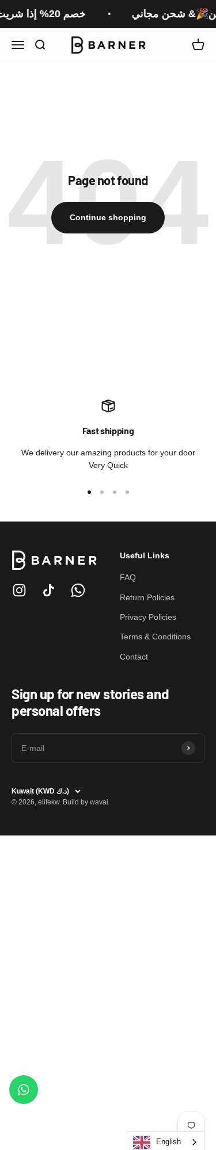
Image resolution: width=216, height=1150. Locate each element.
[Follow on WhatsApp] (78, 590)
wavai (99, 802)
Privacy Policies (148, 617)
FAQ (128, 577)
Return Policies (147, 597)
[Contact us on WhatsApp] (23, 1089)
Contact (134, 656)
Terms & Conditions (155, 636)
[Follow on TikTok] (48, 590)
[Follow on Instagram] (19, 590)
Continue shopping (108, 217)
